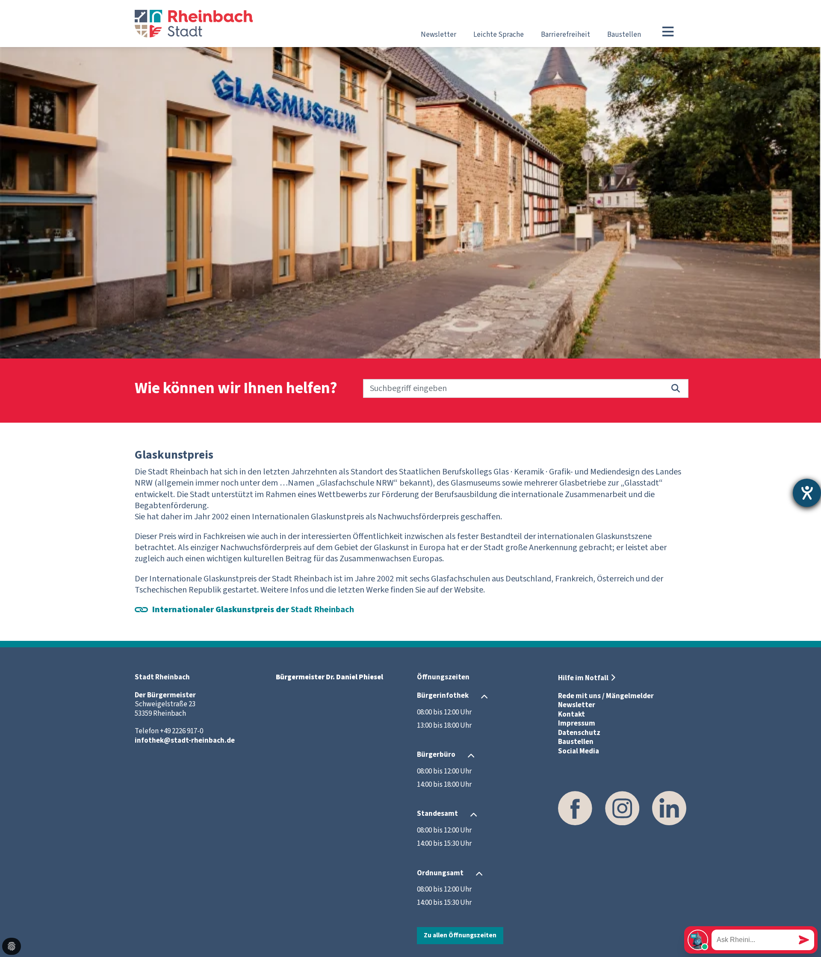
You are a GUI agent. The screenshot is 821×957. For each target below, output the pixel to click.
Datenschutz (579, 733)
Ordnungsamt (440, 873)
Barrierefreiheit (565, 35)
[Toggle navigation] (667, 31)
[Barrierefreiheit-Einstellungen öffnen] (807, 493)
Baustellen (624, 35)
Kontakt (571, 714)
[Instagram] (622, 808)
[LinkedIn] (669, 808)
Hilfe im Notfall (583, 678)
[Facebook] (575, 808)
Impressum (576, 723)
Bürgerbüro (436, 755)
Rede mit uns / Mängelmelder (606, 696)
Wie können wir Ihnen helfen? (236, 388)
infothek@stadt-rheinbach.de (185, 740)
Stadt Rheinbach (253, 610)
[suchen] (675, 388)
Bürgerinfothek (443, 696)
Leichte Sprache (498, 35)
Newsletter (438, 35)
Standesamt (437, 814)
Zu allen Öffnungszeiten (460, 935)
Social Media (578, 751)
